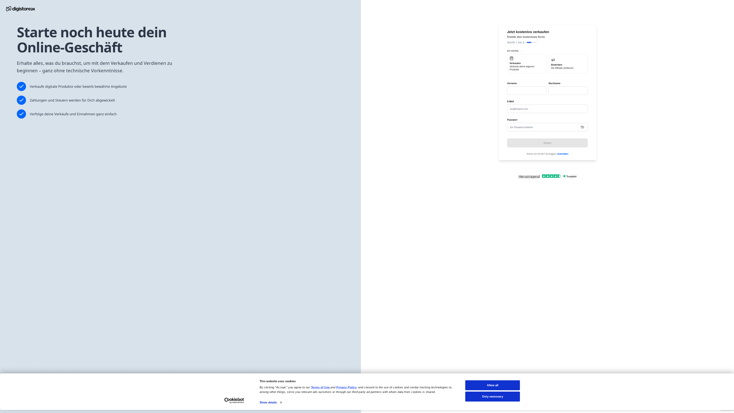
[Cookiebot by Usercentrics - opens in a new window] (234, 400)
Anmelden (562, 153)
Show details (268, 402)
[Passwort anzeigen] (582, 127)
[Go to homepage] (20, 8)
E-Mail (510, 101)
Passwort (512, 119)
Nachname (554, 83)
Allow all (493, 385)
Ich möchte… (514, 50)
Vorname (512, 83)
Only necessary (492, 396)
